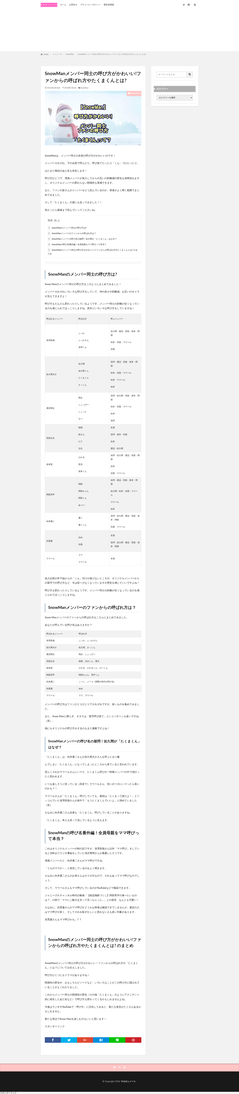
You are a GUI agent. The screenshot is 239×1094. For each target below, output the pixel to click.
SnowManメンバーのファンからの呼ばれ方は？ (72, 233)
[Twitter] (69, 1040)
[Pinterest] (133, 1040)
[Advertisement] (119, 30)
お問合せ (73, 5)
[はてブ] (101, 1040)
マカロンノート (128, 1081)
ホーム (63, 5)
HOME (46, 55)
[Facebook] (53, 1040)
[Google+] (85, 1040)
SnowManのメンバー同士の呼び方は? (67, 228)
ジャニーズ (57, 54)
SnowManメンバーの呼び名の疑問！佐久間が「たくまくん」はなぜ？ (83, 239)
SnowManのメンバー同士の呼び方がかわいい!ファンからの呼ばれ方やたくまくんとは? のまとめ (93, 252)
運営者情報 (109, 5)
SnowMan (70, 54)
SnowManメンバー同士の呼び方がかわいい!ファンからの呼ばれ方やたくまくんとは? (112, 54)
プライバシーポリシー (90, 5)
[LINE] (117, 1040)
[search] (190, 75)
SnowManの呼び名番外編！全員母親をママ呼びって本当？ (78, 244)
